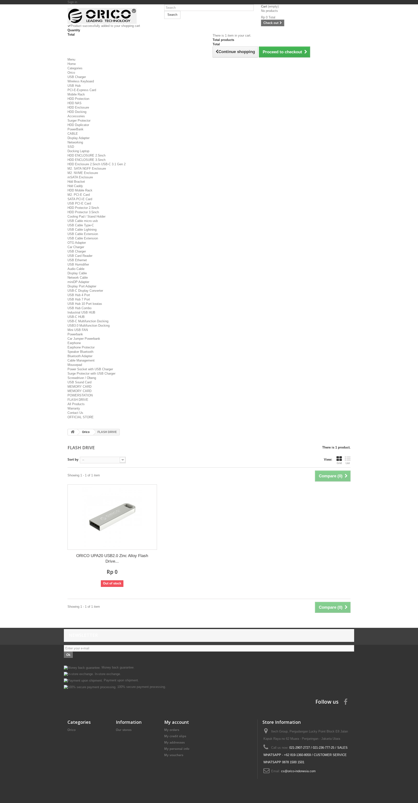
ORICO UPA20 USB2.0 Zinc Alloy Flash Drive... (112, 558)
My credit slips (175, 736)
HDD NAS (74, 103)
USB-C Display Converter (85, 290)
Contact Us (75, 413)
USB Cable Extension (82, 234)
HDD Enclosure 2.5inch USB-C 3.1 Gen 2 (96, 164)
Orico (71, 72)
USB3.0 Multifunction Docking (88, 325)
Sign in (72, 2)
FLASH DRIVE (77, 400)
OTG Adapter (76, 242)
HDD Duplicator (78, 125)
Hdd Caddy (75, 186)
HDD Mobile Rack (79, 190)
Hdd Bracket (76, 181)
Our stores (124, 730)
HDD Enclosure (78, 107)
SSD (70, 147)
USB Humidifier (78, 264)
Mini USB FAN (77, 330)
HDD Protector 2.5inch (83, 208)
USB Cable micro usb (82, 221)
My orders (171, 730)
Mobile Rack (76, 94)
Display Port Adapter (81, 286)
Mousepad (74, 365)
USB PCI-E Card (79, 203)
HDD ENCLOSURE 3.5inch (86, 160)
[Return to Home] (72, 432)
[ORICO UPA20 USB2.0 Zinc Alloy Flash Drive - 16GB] (112, 517)
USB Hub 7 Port (78, 299)
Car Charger (75, 247)
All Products (76, 404)
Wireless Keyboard (80, 81)
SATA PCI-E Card (79, 199)
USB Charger (76, 77)
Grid (339, 463)
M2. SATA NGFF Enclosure (86, 168)
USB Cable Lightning (82, 229)
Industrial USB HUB (81, 312)
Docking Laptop (78, 151)
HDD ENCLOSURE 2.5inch (86, 155)
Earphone (74, 343)
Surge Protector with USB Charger (91, 373)
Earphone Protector (81, 347)
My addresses (174, 742)
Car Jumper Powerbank (83, 338)
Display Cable (77, 273)
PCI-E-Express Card (81, 90)
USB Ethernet (77, 260)
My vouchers (173, 755)
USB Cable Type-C (80, 225)
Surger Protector (78, 120)
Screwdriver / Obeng (81, 378)
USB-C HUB (76, 317)
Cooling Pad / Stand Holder (86, 216)
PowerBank (75, 129)
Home (71, 64)
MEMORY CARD (79, 386)
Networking (75, 142)
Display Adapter (78, 138)
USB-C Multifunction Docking (87, 321)
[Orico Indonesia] (112, 16)
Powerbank (75, 334)
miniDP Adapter (78, 282)
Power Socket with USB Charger (90, 369)
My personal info (176, 749)
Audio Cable (75, 269)
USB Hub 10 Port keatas (84, 304)
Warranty (73, 408)
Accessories (76, 116)
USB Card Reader (79, 256)
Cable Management (81, 360)
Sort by (72, 459)
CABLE (72, 133)
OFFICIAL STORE (80, 417)
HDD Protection (78, 99)
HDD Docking (76, 112)
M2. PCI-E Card (78, 195)
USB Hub (74, 85)
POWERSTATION (80, 395)
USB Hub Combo (79, 308)
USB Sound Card (79, 382)
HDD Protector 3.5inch (83, 212)
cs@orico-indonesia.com (298, 771)
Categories (74, 68)
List (348, 463)
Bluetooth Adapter (79, 356)
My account (176, 722)
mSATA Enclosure (80, 177)
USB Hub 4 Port (78, 295)
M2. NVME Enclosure (82, 173)
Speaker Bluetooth (80, 352)
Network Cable (77, 277)
